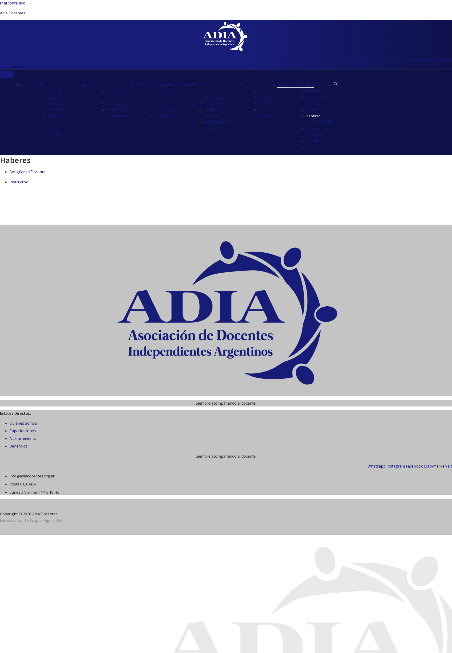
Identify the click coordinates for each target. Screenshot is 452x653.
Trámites (314, 109)
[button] (336, 85)
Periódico (163, 116)
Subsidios (267, 91)
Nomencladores (320, 122)
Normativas (316, 141)
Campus (114, 103)
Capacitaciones (91, 84)
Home (14, 84)
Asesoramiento (188, 84)
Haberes (313, 116)
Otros (311, 147)
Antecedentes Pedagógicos (151, 84)
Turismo (266, 103)
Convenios (268, 97)
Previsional (213, 103)
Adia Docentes (12, 13)
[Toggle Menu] (7, 74)
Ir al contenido (12, 3)
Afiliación (313, 91)
